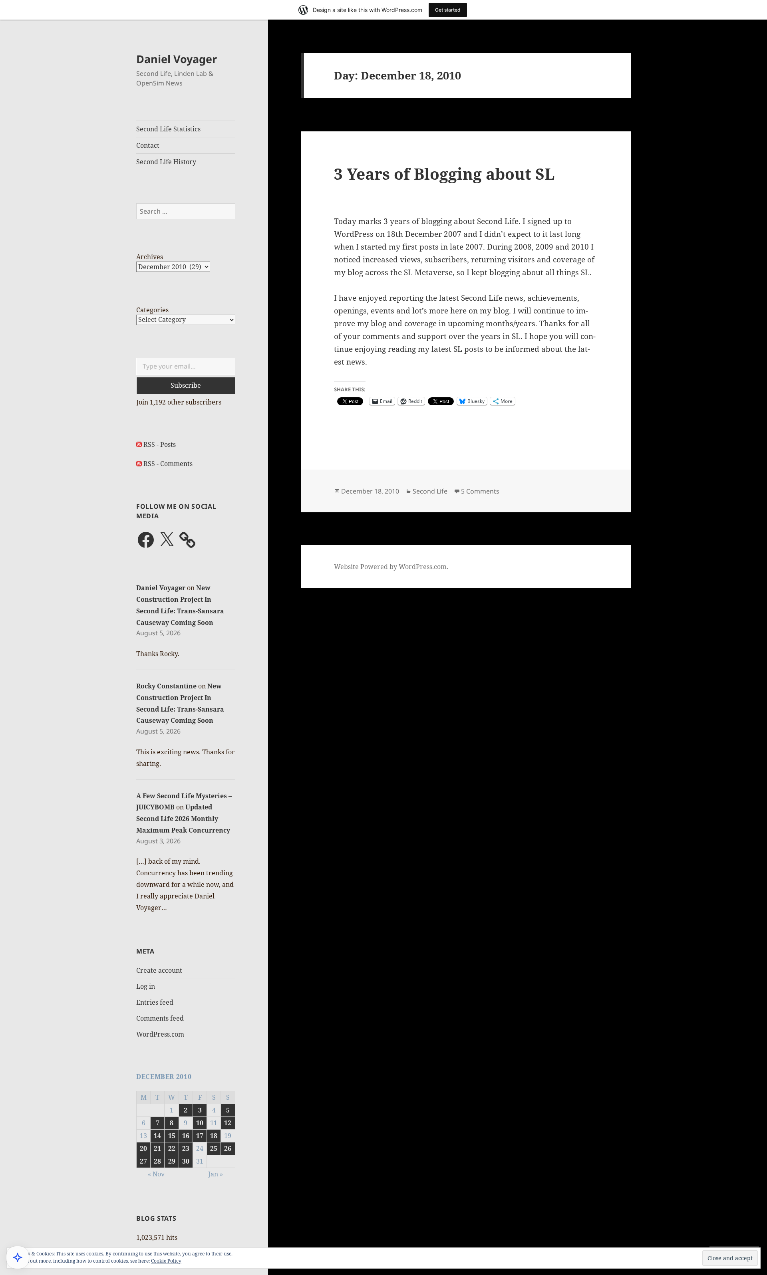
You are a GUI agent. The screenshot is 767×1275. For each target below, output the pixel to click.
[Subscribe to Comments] (139, 463)
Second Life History (166, 161)
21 (157, 1148)
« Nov (156, 1174)
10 (199, 1122)
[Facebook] (145, 539)
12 (227, 1122)
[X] (166, 539)
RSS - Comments (168, 463)
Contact (147, 145)
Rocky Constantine (166, 686)
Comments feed (160, 1018)
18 (213, 1135)
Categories (152, 309)
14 (157, 1135)
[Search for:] (185, 211)
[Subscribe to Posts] (139, 444)
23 (185, 1148)
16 (185, 1135)
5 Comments (480, 491)
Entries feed (154, 1002)
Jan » (215, 1174)
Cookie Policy (166, 1260)
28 (157, 1161)
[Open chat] (18, 1257)
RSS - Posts (159, 444)
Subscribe (186, 385)
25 (213, 1148)
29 (171, 1161)
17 (199, 1135)
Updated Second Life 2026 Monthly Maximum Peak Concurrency (183, 819)
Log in (145, 986)
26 (227, 1148)
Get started (448, 10)
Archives (149, 256)
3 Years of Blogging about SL (444, 173)
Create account (159, 970)
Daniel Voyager (176, 59)
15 (171, 1135)
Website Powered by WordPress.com (390, 566)
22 (171, 1148)
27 (143, 1161)
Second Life (430, 491)
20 (143, 1148)
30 (185, 1161)
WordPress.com (160, 1034)
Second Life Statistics (168, 129)
